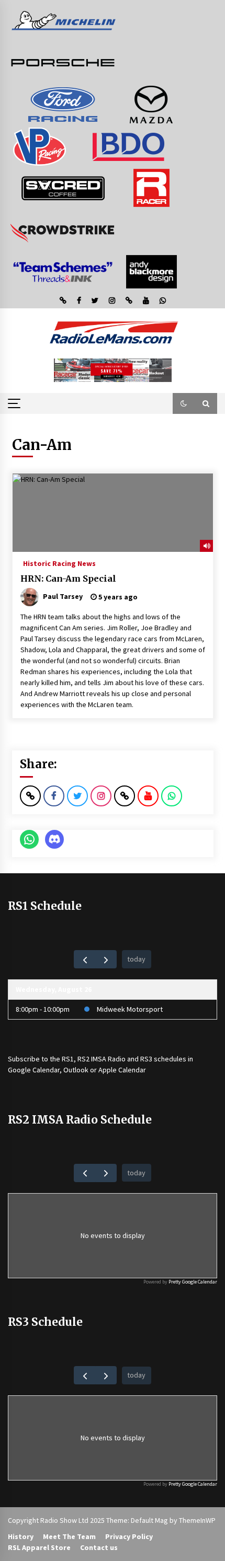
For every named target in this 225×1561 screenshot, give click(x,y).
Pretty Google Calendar (192, 1281)
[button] (184, 403)
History (20, 1536)
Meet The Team (69, 1536)
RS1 (68, 1058)
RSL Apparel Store (39, 1547)
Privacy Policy (129, 1536)
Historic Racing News (59, 563)
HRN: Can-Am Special (68, 578)
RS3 (146, 1058)
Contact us (99, 1547)
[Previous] (84, 959)
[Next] (106, 959)
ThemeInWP (197, 1520)
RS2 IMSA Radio (101, 1058)
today (136, 959)
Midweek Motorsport (130, 1009)
